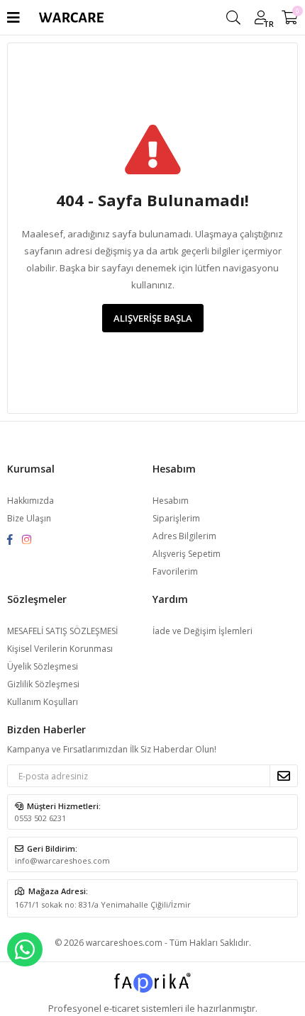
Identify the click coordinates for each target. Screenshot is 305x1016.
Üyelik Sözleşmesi (42, 666)
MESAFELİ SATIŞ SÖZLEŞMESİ (62, 631)
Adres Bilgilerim (184, 536)
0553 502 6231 (40, 818)
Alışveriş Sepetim (186, 554)
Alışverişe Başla (152, 318)
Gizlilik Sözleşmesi (43, 684)
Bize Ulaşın (29, 518)
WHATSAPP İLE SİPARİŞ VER (25, 949)
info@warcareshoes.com (62, 860)
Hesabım (170, 501)
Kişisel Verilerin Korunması (60, 649)
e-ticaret (121, 1008)
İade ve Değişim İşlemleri (202, 631)
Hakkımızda (30, 501)
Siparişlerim (176, 518)
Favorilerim (175, 571)
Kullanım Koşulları (42, 702)
